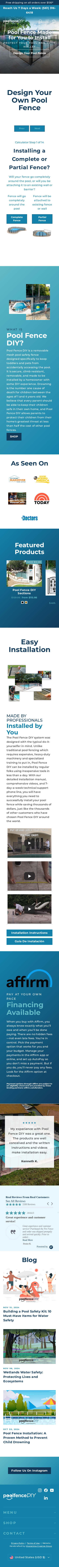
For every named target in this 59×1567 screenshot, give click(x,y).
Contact (14, 1533)
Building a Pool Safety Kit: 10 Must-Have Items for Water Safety (27, 1316)
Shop (9, 1523)
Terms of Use (33, 1543)
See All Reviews (15, 1201)
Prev (21, 128)
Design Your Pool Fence (29, 53)
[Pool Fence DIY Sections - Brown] (26, 602)
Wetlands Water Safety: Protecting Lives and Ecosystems (23, 1376)
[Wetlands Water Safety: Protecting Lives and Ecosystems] (29, 1346)
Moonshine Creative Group (39, 1546)
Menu (10, 1512)
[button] (48, 1203)
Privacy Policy (17, 1543)
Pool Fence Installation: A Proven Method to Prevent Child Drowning (25, 1437)
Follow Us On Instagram (29, 1470)
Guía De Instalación (29, 941)
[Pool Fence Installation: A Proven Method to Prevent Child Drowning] (29, 1407)
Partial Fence (42, 219)
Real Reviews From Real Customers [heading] (27, 1197)
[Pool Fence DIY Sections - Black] (22, 602)
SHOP (14, 436)
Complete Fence (17, 219)
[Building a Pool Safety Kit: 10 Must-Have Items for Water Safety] (29, 1285)
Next (37, 128)
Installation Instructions (29, 932)
